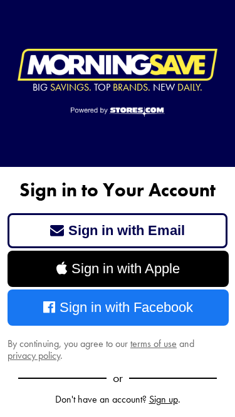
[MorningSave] (117, 65)
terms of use (153, 343)
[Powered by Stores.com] (118, 112)
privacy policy (34, 355)
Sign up (163, 399)
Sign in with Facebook (126, 307)
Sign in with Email (126, 230)
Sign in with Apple (125, 268)
